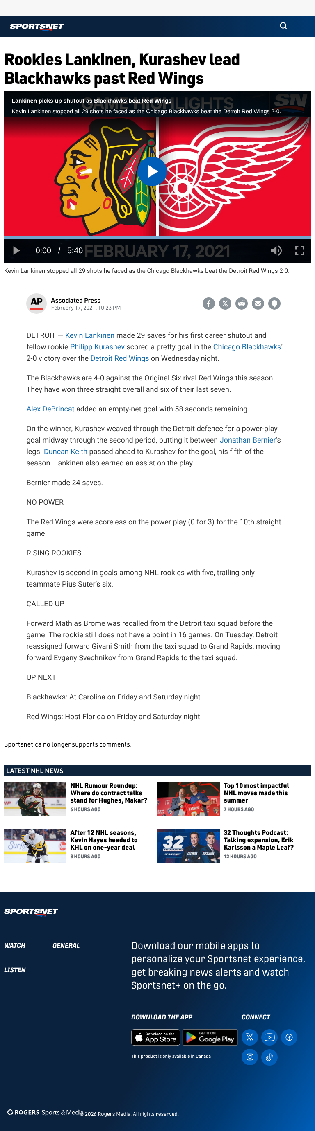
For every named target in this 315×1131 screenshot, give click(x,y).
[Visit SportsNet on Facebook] (289, 1037)
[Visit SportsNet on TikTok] (269, 1057)
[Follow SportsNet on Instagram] (250, 1056)
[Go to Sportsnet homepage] (37, 27)
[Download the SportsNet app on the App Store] (155, 1037)
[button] (283, 26)
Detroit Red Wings (120, 358)
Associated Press (75, 300)
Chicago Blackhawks (247, 347)
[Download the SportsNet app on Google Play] (210, 1037)
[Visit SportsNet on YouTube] (269, 1037)
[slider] (157, 237)
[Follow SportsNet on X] (250, 1037)
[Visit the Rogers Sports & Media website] (45, 1112)
